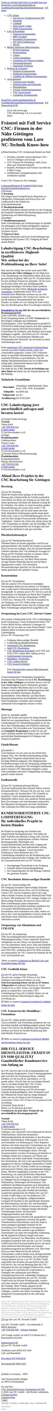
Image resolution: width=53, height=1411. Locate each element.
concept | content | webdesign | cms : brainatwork (24, 1403)
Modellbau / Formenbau (18, 658)
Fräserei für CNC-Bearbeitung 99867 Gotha (25, 1311)
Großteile (17, 23)
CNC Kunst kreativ (22, 92)
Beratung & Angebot (21, 185)
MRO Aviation (20, 36)
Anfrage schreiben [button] (28, 1330)
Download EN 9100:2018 (13, 1358)
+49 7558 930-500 (10, 1330)
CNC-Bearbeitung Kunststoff (20, 651)
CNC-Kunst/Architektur (18, 664)
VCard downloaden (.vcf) (13, 432)
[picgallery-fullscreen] (7, 1406)
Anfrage (11, 1397)
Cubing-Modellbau (22, 58)
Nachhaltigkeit (22, 5)
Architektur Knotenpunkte (25, 95)
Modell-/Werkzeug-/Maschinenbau (23, 47)
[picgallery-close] (2, 1406)
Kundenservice (23, 188)
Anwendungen (14, 79)
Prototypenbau (19, 52)
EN (46, 7)
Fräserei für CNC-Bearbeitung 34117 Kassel (18, 1302)
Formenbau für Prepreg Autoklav (28, 60)
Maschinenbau (19, 87)
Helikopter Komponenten (25, 74)
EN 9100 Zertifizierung (24, 42)
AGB (15, 105)
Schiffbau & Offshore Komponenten (30, 76)
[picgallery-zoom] (9, 1406)
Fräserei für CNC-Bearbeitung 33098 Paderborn (20, 1310)
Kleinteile (17, 20)
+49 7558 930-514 (10, 427)
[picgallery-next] (5, 1409)
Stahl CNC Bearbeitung (18, 648)
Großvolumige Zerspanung (19, 656)
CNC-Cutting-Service (17, 661)
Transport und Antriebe (23, 82)
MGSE (16, 44)
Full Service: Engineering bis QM (28, 18)
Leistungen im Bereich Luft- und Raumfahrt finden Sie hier (24, 962)
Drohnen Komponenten (24, 71)
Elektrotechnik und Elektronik (27, 84)
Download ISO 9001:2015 (13, 1363)
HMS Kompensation (22, 28)
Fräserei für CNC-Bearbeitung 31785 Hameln (28, 1308)
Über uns (11, 5)
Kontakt (16, 7)
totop (4, 1400)
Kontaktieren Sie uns (11, 310)
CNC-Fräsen (13, 15)
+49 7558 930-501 (10, 445)
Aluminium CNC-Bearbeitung (21, 645)
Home (4, 5)
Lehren (16, 55)
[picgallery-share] (5, 1406)
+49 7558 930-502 (10, 464)
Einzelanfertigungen (22, 63)
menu (3, 10)
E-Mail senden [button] (8, 429)
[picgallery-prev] (2, 1409)
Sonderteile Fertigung (23, 66)
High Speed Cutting (22, 26)
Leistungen (6, 185)
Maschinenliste (26, 7)
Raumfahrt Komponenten (25, 39)
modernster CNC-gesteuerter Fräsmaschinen (27, 347)
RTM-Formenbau (21, 50)
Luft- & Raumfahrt (16, 31)
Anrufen (13, 1394)
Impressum (38, 7)
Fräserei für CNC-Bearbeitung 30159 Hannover (32, 1317)
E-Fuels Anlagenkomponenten (27, 89)
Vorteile (12, 188)
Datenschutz (7, 105)
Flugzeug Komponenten (24, 34)
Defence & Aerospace (17, 68)
